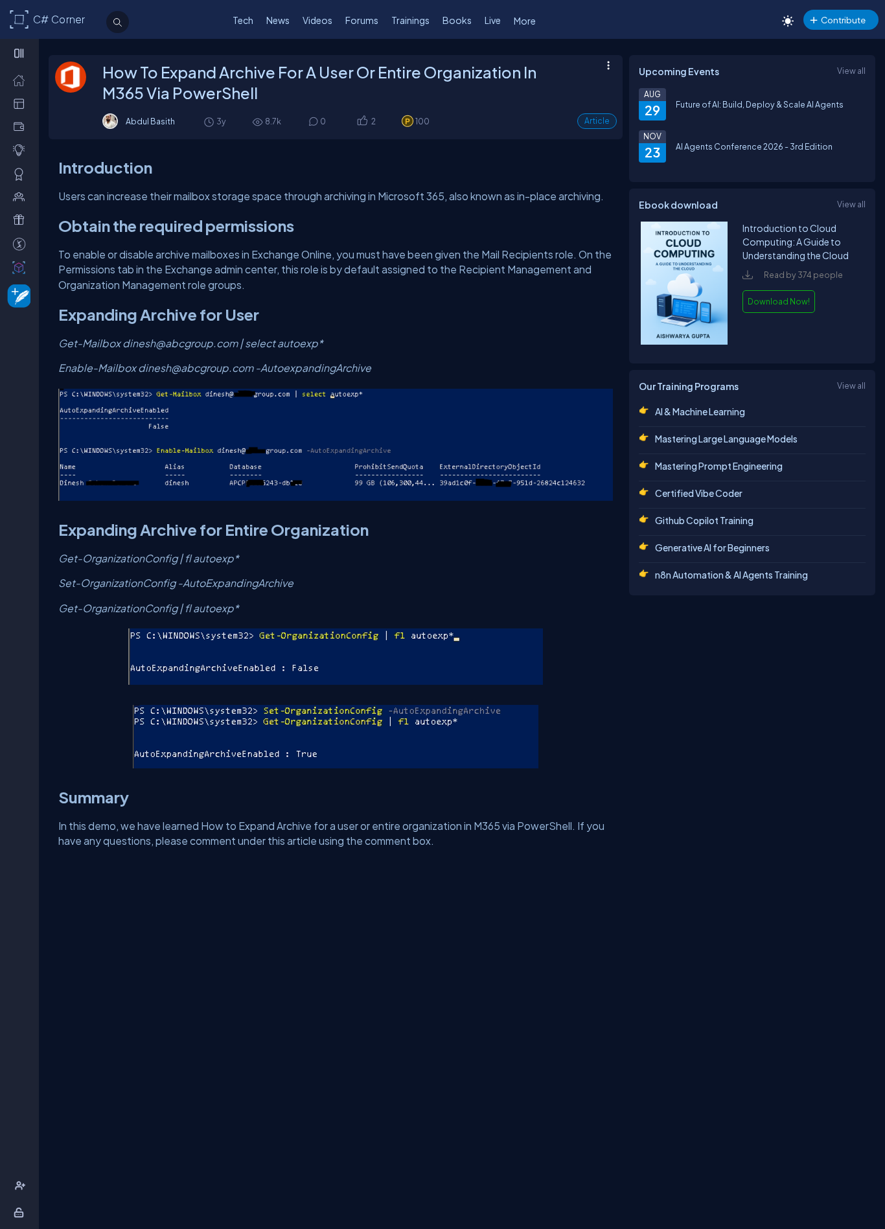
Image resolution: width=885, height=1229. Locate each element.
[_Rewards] (22, 243)
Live (493, 20)
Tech (243, 20)
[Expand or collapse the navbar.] (20, 53)
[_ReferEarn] (22, 220)
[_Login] (21, 1212)
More (525, 21)
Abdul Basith (150, 121)
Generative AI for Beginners (712, 547)
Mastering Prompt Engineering (719, 466)
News (278, 20)
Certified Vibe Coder (698, 493)
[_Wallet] (22, 126)
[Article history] (209, 121)
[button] (362, 121)
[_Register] (22, 1185)
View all (851, 70)
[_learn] (22, 150)
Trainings (410, 20)
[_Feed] (22, 80)
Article (597, 121)
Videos (317, 20)
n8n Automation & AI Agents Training (731, 574)
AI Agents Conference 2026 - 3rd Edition (754, 146)
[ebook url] (684, 341)
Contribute (843, 19)
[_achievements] (22, 173)
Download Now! (779, 301)
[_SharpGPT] (22, 267)
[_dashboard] (22, 103)
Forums (361, 20)
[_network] (22, 196)
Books (457, 20)
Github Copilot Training (704, 520)
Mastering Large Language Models (726, 438)
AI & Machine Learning (700, 411)
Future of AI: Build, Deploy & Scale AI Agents (760, 104)
